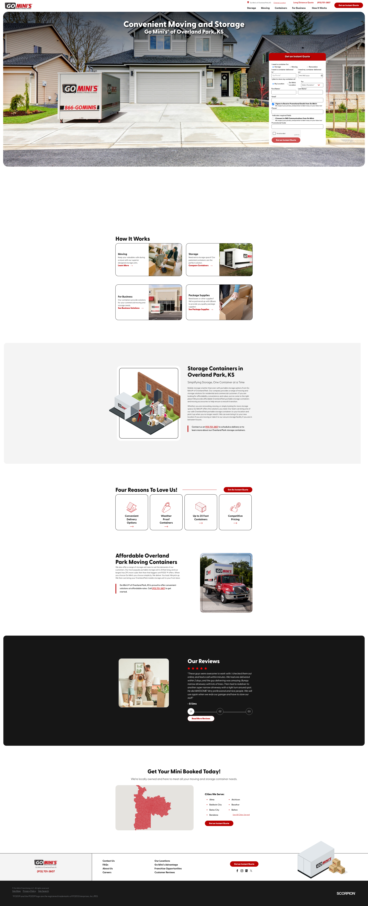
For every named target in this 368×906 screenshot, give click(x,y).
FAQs (105, 865)
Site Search (43, 891)
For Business (299, 8)
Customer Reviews (164, 872)
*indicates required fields (281, 116)
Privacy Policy (29, 891)
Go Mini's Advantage (166, 865)
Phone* (274, 108)
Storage (251, 8)
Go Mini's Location (292, 84)
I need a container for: (280, 64)
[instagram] (242, 871)
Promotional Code (279, 123)
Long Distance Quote (303, 3)
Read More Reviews (201, 719)
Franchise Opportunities (168, 869)
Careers (107, 872)
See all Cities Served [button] (241, 815)
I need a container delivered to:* (282, 71)
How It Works (319, 8)
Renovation (313, 67)
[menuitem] (251, 8)
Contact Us (109, 861)
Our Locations (162, 861)
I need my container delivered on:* (309, 71)
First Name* (275, 89)
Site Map (16, 891)
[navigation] (287, 8)
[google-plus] (246, 871)
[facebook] (237, 871)
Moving (265, 8)
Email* (274, 97)
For (302, 82)
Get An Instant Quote (238, 490)
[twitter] (251, 871)
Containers (281, 8)
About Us (108, 869)
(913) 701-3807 (323, 3)
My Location (279, 84)
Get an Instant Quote (349, 5)
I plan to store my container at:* (284, 79)
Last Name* (302, 89)
